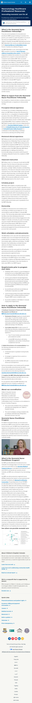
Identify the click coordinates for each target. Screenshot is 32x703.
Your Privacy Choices (17, 649)
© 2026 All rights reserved (16, 646)
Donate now (5, 590)
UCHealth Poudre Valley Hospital (13, 129)
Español (16, 656)
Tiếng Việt (16, 659)
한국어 (16, 662)
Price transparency (7, 623)
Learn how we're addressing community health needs (16, 568)
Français (16, 679)
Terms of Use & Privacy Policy (14, 644)
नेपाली (16, 682)
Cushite (16, 691)
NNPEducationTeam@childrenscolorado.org (14, 313)
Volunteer (4, 620)
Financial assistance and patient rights (13, 600)
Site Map (23, 644)
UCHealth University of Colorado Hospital (17, 127)
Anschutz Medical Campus (15, 125)
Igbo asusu (16, 697)
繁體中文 (16, 665)
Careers (4, 608)
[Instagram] (22, 638)
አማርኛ (16, 671)
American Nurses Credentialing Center (16, 45)
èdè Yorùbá (16, 700)
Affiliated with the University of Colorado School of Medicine (16, 651)
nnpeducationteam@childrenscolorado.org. (14, 372)
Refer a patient (6, 617)
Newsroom (5, 614)
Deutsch (16, 677)
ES (22, 2)
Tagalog (16, 685)
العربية (16, 674)
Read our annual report (8, 572)
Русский (16, 668)
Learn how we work (7, 564)
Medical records (6, 611)
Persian (16, 694)
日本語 (16, 688)
